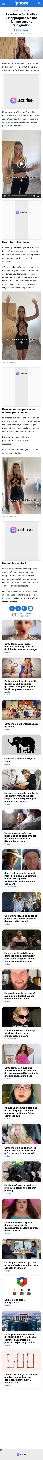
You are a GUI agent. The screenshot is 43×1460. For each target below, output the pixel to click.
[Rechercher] (39, 3)
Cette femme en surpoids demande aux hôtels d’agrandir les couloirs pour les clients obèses (21, 1226)
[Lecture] (5, 196)
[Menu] (3, 3)
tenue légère (7, 122)
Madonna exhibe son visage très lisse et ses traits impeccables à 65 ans (19, 1033)
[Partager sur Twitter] (18, 608)
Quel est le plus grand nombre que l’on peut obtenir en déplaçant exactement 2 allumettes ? (20, 1378)
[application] (21, 164)
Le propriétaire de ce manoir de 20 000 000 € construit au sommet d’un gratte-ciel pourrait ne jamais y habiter (20, 1338)
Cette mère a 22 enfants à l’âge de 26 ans (21, 725)
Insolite (7, 652)
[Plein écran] (38, 196)
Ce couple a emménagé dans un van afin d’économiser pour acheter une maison (21, 1265)
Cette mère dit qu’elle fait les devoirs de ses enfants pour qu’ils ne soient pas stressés (20, 1151)
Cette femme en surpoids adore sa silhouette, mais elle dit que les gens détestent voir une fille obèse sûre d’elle (21, 1072)
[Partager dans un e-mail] (30, 608)
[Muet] (34, 196)
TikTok (21, 119)
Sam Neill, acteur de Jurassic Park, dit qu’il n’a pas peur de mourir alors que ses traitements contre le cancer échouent (20, 878)
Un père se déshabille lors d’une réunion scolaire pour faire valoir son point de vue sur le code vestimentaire (19, 957)
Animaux (7, 1193)
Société (26, 10)
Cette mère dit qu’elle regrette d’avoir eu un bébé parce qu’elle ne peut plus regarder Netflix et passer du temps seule (20, 686)
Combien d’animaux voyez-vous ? (19, 760)
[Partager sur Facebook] (12, 608)
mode (19, 63)
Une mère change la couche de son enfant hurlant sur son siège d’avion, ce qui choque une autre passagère (21, 797)
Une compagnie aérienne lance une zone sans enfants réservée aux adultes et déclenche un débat (20, 837)
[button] (21, 163)
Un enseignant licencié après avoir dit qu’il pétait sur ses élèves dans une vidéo (20, 996)
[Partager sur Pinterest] (24, 608)
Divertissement (10, 887)
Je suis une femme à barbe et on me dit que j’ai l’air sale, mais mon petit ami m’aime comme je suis (20, 1112)
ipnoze (21, 3)
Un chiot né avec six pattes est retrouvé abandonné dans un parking (21, 1188)
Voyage (7, 804)
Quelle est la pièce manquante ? (14, 1301)
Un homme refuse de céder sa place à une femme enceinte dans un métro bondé (20, 919)
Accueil (16, 10)
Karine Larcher (23, 30)
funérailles (6, 598)
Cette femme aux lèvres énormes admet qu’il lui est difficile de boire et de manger (20, 647)
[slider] (19, 195)
